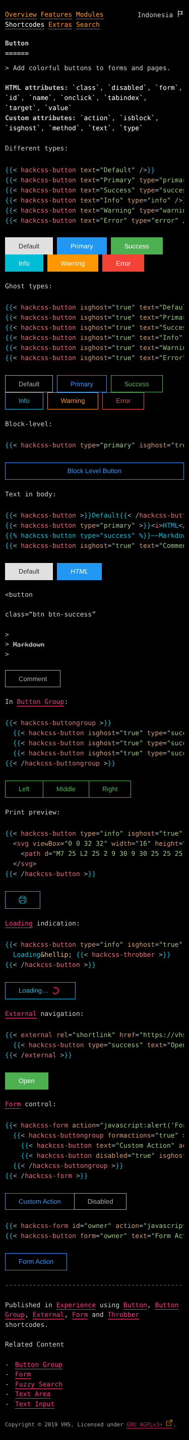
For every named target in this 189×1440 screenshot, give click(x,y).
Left (24, 789)
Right (109, 789)
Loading (19, 924)
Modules (90, 15)
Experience (76, 1305)
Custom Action (40, 1201)
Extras (60, 25)
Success (136, 246)
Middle (66, 789)
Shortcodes (24, 25)
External (21, 1014)
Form (13, 1104)
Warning (73, 263)
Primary (82, 246)
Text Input (34, 1404)
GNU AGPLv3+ (145, 1424)
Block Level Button (95, 471)
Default (29, 246)
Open (27, 1081)
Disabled (100, 1201)
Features (56, 15)
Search (88, 25)
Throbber (124, 1315)
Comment (33, 679)
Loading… (33, 990)
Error (123, 263)
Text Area (32, 1394)
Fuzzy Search (38, 1384)
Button (135, 1305)
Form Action (36, 1261)
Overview (21, 15)
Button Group (40, 702)
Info (24, 263)
